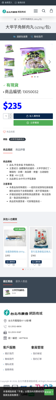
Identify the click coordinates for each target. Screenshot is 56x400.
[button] (20, 62)
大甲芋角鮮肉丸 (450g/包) (19, 290)
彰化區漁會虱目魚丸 (41, 251)
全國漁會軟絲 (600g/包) (15, 251)
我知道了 (49, 392)
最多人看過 (21, 281)
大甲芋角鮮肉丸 (17, 139)
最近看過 (7, 281)
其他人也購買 (10, 219)
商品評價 (20, 149)
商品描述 (7, 149)
